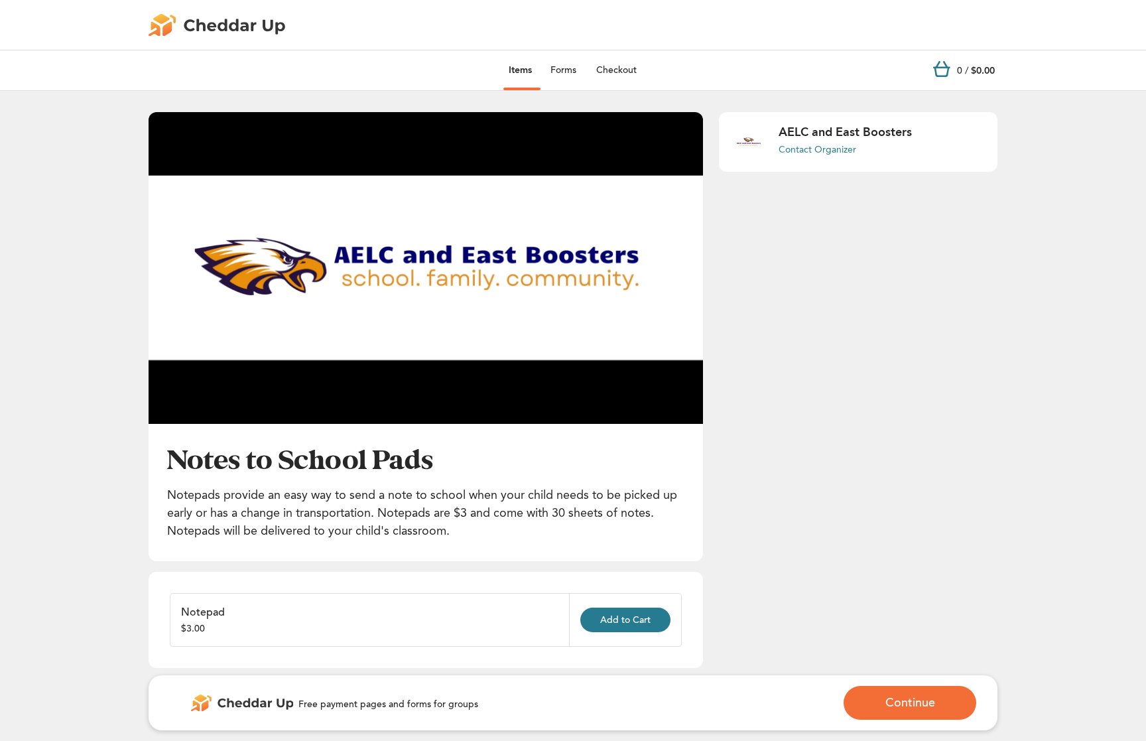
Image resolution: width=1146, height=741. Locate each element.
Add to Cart (625, 620)
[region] (426, 268)
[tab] (520, 70)
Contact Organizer (817, 149)
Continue (910, 702)
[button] (426, 268)
